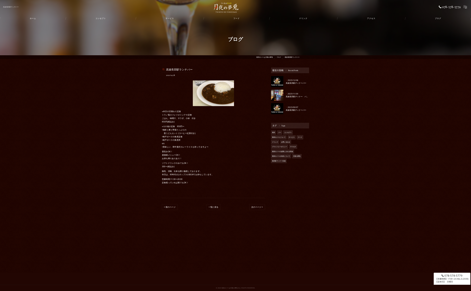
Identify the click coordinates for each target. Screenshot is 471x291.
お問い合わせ (285, 142)
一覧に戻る (213, 207)
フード (300, 137)
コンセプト (288, 132)
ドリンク (275, 142)
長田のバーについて (279, 137)
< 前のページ (169, 207)
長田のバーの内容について (281, 156)
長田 (273, 132)
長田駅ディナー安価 (279, 161)
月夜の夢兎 (297, 156)
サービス (292, 137)
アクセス (293, 147)
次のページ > (257, 207)
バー (279, 132)
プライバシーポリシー (279, 147)
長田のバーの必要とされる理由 (282, 151)
